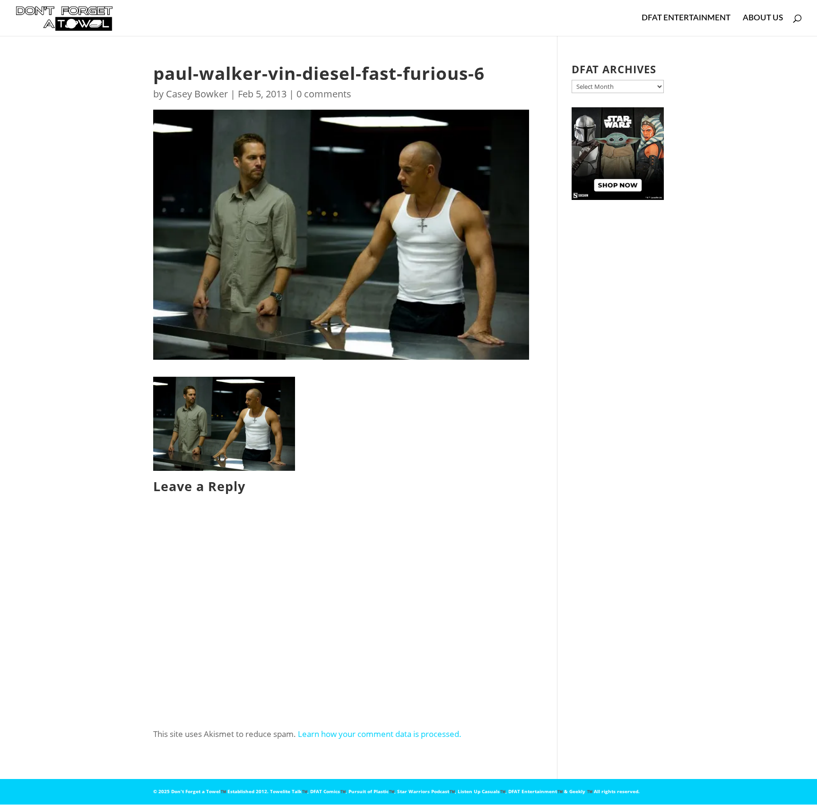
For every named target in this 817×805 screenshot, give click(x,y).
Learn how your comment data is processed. (379, 733)
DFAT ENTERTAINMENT (686, 18)
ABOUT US (763, 18)
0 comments (323, 93)
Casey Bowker (197, 93)
